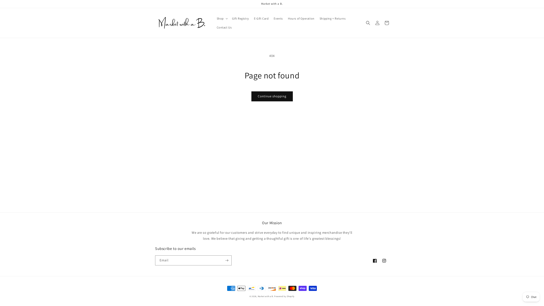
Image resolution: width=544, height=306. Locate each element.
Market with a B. (266, 296)
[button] (222, 18)
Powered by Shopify (284, 296)
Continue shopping (272, 96)
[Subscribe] (226, 260)
